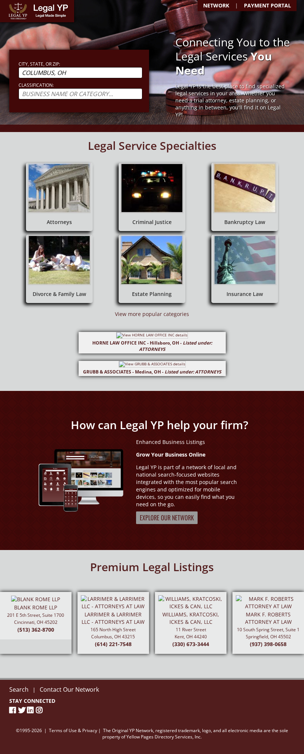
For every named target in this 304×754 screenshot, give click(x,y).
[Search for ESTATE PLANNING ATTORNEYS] (152, 269)
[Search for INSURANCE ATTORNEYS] (244, 269)
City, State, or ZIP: (39, 64)
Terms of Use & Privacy (73, 730)
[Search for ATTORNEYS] (59, 197)
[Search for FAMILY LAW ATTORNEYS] (59, 269)
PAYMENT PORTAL (267, 5)
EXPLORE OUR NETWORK (167, 517)
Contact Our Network (69, 689)
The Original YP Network (128, 730)
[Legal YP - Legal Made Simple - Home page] (37, 11)
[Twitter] (22, 710)
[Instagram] (40, 710)
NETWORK (216, 5)
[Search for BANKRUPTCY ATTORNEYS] (244, 197)
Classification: (36, 85)
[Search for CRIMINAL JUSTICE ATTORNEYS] (152, 197)
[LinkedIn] (31, 710)
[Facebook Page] (13, 710)
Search (19, 689)
